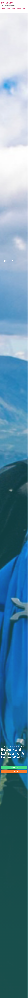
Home (3, 8)
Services (19, 8)
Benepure (7, 2)
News (13, 8)
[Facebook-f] (4, 261)
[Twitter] (12, 261)
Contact (4, 11)
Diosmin (8, 8)
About (24, 8)
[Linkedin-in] (8, 261)
